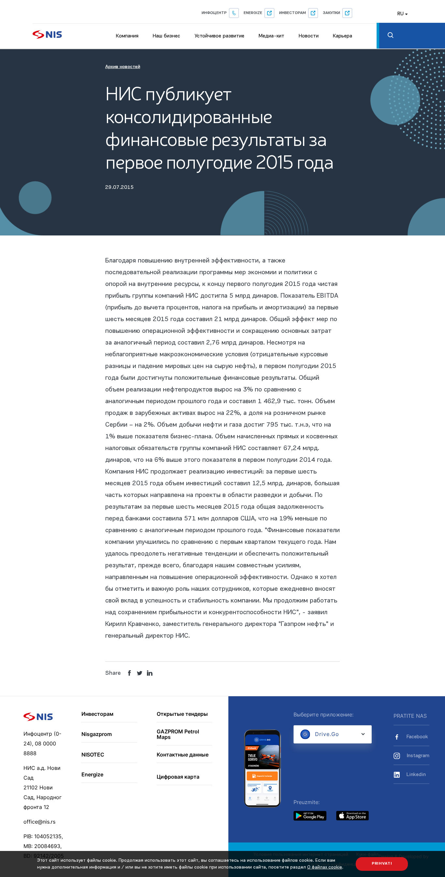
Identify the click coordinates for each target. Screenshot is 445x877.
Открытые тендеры (182, 714)
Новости (309, 36)
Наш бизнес (166, 36)
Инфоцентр (214, 13)
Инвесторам (292, 13)
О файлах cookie (324, 867)
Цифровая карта (178, 777)
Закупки (331, 13)
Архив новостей (122, 66)
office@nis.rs (39, 821)
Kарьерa (342, 36)
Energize (253, 13)
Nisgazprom (96, 734)
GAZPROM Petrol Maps (178, 734)
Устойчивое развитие (219, 36)
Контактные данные (182, 755)
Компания (127, 36)
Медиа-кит (271, 36)
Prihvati (382, 864)
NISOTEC (92, 755)
